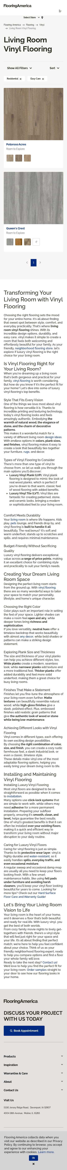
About (8, 1081)
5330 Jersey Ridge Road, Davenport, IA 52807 (27, 1107)
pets (13, 523)
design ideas (53, 437)
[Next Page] (40, 262)
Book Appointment (26, 1030)
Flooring (30, 25)
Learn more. (46, 1152)
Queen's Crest (15, 228)
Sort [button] (52, 68)
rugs (26, 451)
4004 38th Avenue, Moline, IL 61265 (22, 1113)
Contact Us (11, 1090)
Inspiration (11, 1065)
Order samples (37, 969)
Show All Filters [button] (17, 68)
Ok (33, 1158)
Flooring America (12, 25)
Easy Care (36, 78)
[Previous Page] (27, 262)
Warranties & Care (16, 1073)
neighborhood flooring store (34, 348)
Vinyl (41, 25)
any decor (26, 636)
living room (18, 519)
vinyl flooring (21, 380)
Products (10, 1056)
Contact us (50, 962)
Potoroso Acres (16, 144)
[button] (32, 17)
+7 (36, 242)
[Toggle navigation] (60, 11)
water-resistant (39, 856)
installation (14, 796)
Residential (12, 78)
